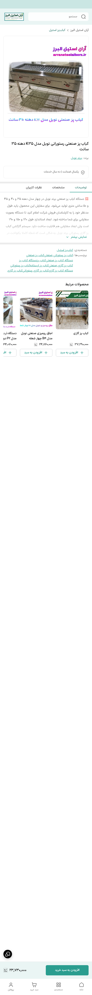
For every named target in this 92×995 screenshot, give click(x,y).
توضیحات (81, 187)
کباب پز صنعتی (35, 255)
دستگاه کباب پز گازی (61, 270)
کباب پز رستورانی (20, 265)
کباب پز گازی (14, 270)
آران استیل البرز (79, 30)
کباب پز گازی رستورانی (35, 270)
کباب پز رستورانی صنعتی (58, 255)
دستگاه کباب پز (28, 260)
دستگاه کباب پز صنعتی (59, 260)
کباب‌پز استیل (57, 30)
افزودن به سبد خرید (67, 970)
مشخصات (58, 187)
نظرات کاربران (34, 187)
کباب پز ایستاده (39, 265)
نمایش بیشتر (79, 237)
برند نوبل (76, 158)
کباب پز (41, 260)
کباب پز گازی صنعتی (61, 265)
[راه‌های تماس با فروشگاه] (7, 954)
